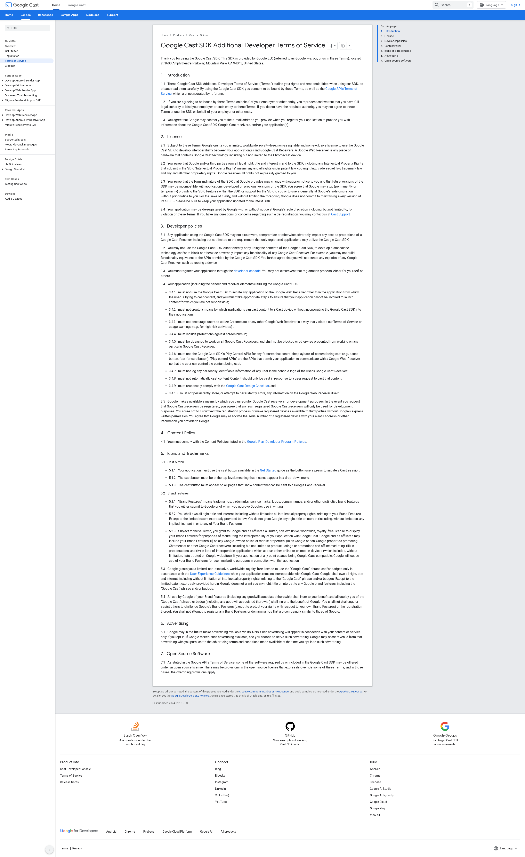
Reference (45, 15)
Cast (34, 5)
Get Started (268, 470)
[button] (27, 80)
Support (112, 15)
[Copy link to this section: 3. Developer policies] (206, 226)
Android (375, 769)
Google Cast (77, 5)
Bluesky (220, 775)
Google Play (377, 808)
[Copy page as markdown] (343, 45)
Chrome (375, 775)
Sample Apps (69, 15)
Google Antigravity (382, 795)
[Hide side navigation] (49, 850)
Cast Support (340, 214)
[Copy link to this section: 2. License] (186, 137)
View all (375, 815)
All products (228, 831)
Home (56, 5)
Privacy (77, 848)
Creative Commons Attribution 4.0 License (264, 691)
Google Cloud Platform (177, 831)
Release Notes (69, 782)
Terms (64, 848)
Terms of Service (71, 775)
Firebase (375, 782)
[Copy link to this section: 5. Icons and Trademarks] (213, 453)
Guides (26, 15)
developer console (247, 271)
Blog (218, 769)
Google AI (206, 831)
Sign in (515, 5)
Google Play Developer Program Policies (276, 442)
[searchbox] (27, 28)
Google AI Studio (380, 788)
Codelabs (92, 15)
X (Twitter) (222, 795)
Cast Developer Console (75, 769)
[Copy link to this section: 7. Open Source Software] (214, 654)
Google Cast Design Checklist (247, 386)
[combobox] (453, 5)
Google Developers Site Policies (190, 695)
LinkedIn (220, 788)
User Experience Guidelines (210, 574)
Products (178, 35)
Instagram (221, 782)
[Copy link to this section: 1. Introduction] (194, 75)
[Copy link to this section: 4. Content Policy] (199, 433)
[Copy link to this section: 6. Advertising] (192, 623)
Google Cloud (378, 801)
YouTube (221, 801)
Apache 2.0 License (350, 691)
